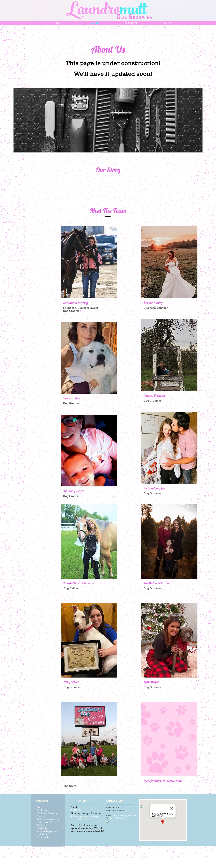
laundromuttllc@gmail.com (124, 815)
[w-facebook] (107, 822)
